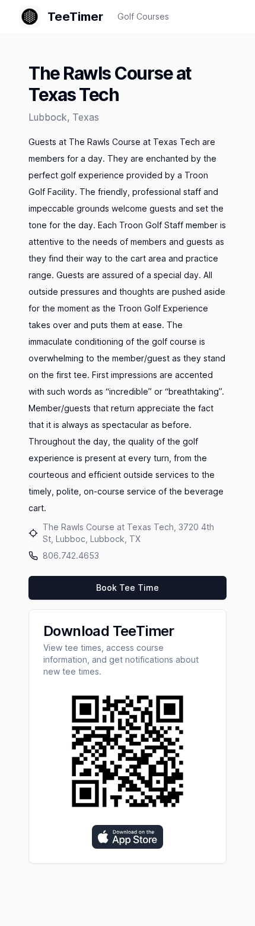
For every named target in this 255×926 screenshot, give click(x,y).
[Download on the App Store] (127, 837)
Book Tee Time (127, 587)
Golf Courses (143, 16)
